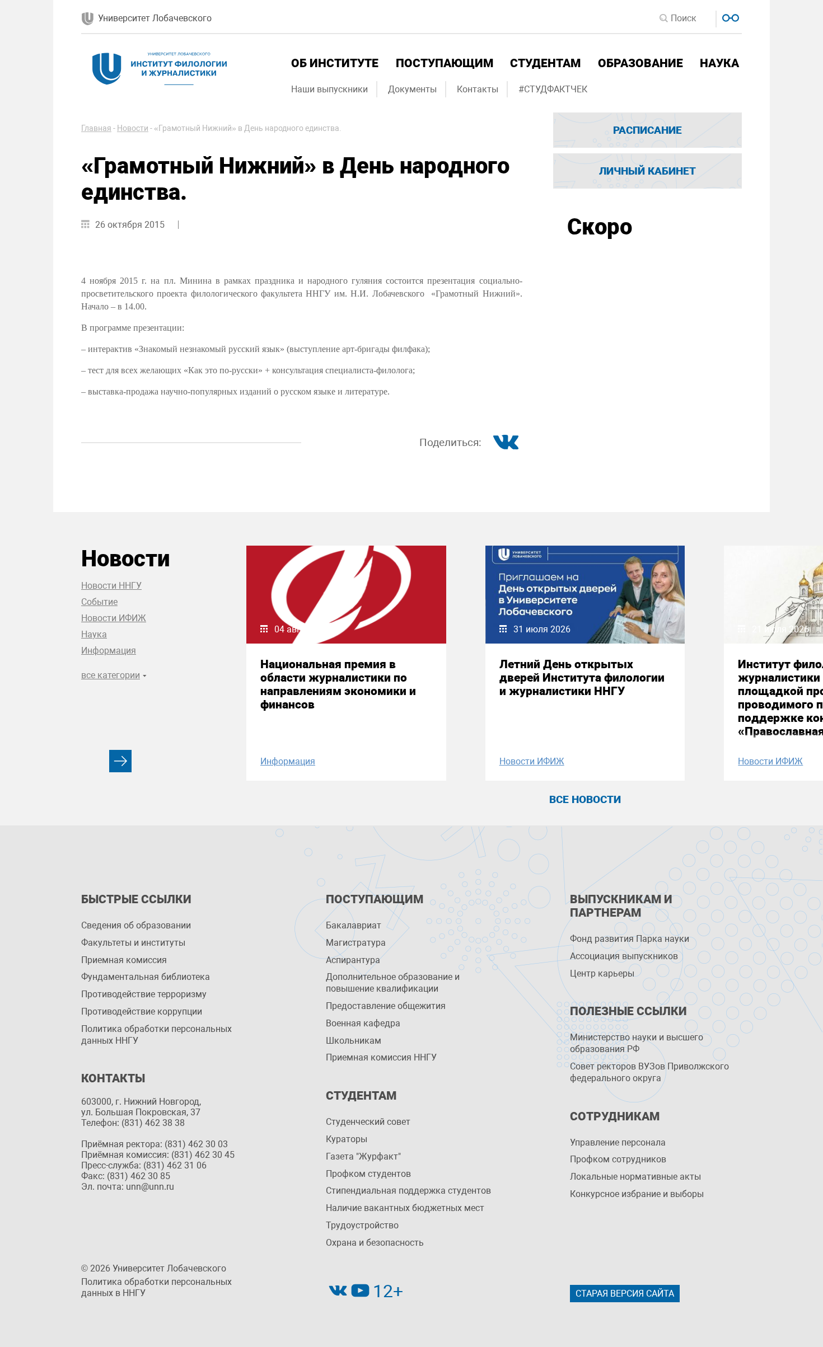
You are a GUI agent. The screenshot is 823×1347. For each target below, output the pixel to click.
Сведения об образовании (136, 925)
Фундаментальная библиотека (145, 976)
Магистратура (356, 942)
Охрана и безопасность (375, 1242)
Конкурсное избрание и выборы (637, 1194)
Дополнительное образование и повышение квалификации (393, 982)
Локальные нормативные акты (635, 1176)
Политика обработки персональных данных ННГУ (156, 1035)
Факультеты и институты (133, 942)
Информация (108, 650)
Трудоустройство (362, 1225)
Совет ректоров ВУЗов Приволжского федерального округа (649, 1072)
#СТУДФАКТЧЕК (552, 89)
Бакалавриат (353, 925)
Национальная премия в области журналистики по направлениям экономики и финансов (338, 684)
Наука (719, 63)
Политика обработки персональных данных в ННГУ (156, 1287)
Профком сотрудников (618, 1159)
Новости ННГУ (111, 585)
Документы (412, 89)
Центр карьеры (602, 973)
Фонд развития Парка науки (629, 938)
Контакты (477, 89)
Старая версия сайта (625, 1293)
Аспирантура (353, 960)
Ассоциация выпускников (624, 956)
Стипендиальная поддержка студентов (408, 1190)
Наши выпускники (329, 89)
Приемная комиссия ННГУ (381, 1057)
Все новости (585, 799)
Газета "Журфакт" (363, 1156)
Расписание (647, 130)
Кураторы (346, 1139)
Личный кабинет (647, 171)
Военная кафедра (363, 1023)
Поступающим (444, 63)
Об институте (334, 63)
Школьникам (353, 1040)
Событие (99, 602)
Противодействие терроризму (144, 994)
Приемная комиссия (124, 960)
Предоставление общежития (386, 1006)
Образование (640, 63)
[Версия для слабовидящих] (729, 17)
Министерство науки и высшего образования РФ (636, 1043)
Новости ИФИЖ (113, 618)
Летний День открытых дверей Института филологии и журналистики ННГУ (582, 678)
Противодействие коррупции (141, 1011)
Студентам (545, 63)
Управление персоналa (618, 1142)
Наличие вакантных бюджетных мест (405, 1208)
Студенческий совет (368, 1121)
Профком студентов (368, 1173)
